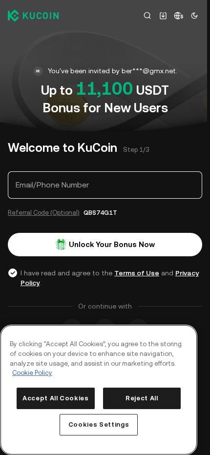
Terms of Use (136, 273)
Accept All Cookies (55, 398)
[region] (98, 390)
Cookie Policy (32, 372)
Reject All (142, 398)
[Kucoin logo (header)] (33, 15)
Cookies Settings (98, 424)
